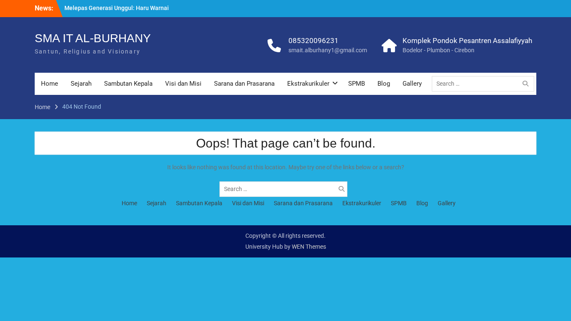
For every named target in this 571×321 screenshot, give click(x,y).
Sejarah (81, 83)
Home (49, 83)
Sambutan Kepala (128, 83)
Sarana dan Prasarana (244, 83)
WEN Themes (309, 246)
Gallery (412, 83)
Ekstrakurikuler (308, 83)
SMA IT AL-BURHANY (93, 38)
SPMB (356, 83)
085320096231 (313, 40)
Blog (383, 83)
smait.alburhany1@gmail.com (327, 50)
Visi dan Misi (183, 83)
